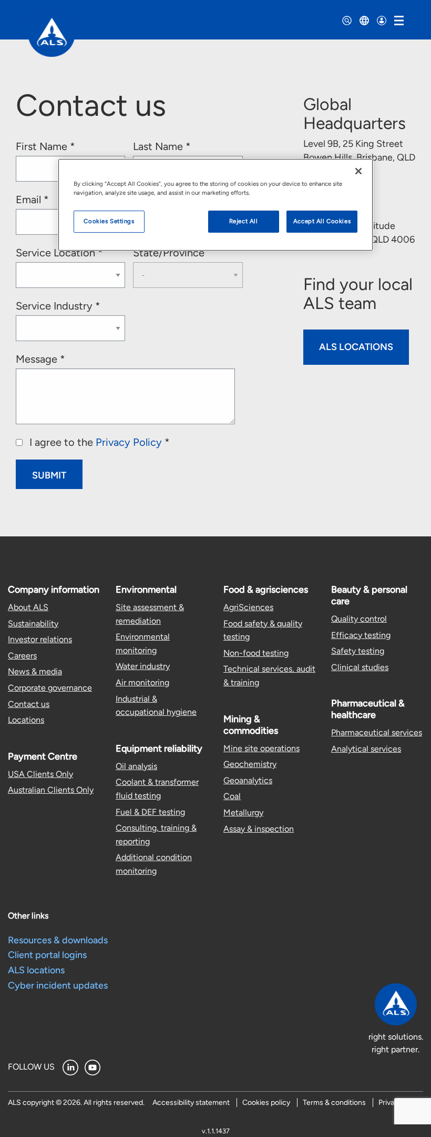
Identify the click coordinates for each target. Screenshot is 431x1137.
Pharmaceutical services (376, 732)
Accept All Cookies (322, 221)
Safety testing (357, 651)
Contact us (28, 704)
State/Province (168, 252)
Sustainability (33, 624)
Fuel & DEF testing (150, 812)
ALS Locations (356, 347)
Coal (232, 796)
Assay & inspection (258, 829)
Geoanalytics (247, 780)
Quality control (359, 619)
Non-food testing (256, 653)
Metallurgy (243, 812)
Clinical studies (359, 667)
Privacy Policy (129, 442)
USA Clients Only (40, 774)
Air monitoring (142, 682)
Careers (22, 656)
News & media (35, 671)
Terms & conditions (334, 1102)
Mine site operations (261, 748)
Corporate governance (50, 688)
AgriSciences (248, 607)
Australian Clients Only (51, 790)
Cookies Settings (109, 221)
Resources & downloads (58, 940)
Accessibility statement (191, 1102)
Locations (26, 720)
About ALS (28, 607)
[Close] (358, 171)
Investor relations (40, 639)
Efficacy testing (361, 635)
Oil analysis (136, 766)
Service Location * (59, 252)
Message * (40, 359)
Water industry (143, 666)
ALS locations (36, 970)
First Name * (45, 146)
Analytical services (366, 749)
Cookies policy (266, 1102)
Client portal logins (47, 955)
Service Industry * (58, 306)
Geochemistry (249, 764)
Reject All (243, 221)
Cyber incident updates (58, 985)
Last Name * (162, 146)
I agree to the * (98, 442)
